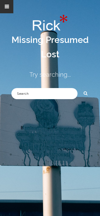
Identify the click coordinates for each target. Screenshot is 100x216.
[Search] (84, 92)
